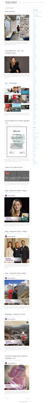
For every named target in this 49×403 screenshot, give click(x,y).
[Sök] (43, 2)
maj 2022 (34, 62)
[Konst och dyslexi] (16, 27)
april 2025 (34, 31)
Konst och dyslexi (10, 11)
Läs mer (5, 78)
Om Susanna (31, 2)
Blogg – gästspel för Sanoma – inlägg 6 (16, 190)
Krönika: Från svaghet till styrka (13, 167)
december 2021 (35, 66)
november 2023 (35, 47)
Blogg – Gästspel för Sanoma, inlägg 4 (15, 273)
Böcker (33, 135)
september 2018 (35, 105)
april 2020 (34, 89)
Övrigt (33, 150)
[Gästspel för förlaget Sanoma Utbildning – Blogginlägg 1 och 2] (16, 375)
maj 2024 (34, 41)
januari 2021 (34, 79)
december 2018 (35, 104)
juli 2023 (34, 50)
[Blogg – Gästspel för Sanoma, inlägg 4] (16, 290)
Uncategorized (34, 156)
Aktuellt (35, 2)
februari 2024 (34, 45)
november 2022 (35, 56)
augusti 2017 (34, 110)
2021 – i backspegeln (11, 83)
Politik (33, 152)
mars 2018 (34, 106)
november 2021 (35, 67)
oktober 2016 (34, 117)
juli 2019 (34, 99)
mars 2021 (34, 77)
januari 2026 (34, 24)
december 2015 (35, 121)
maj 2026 (34, 23)
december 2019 (35, 93)
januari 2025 (34, 34)
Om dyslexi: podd (35, 147)
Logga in (34, 160)
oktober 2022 (34, 57)
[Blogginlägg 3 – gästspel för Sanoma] (16, 331)
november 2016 (35, 116)
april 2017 (34, 111)
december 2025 (35, 25)
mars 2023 (34, 52)
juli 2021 (34, 72)
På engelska (34, 151)
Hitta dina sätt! (34, 141)
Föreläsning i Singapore (36, 15)
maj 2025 (34, 30)
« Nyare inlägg (6, 398)
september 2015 (35, 122)
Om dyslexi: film (35, 146)
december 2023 (35, 46)
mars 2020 (34, 90)
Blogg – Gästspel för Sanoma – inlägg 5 (16, 231)
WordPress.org (34, 164)
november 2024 (35, 36)
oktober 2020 (34, 83)
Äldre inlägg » (28, 398)
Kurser (28, 2)
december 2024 (35, 35)
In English (41, 2)
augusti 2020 (34, 84)
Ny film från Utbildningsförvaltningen (37, 16)
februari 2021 (34, 78)
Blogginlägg (34, 134)
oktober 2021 (34, 68)
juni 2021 (34, 73)
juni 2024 (34, 40)
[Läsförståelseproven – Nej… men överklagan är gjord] (16, 64)
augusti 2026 (34, 20)
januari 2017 (34, 115)
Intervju (34, 145)
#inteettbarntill (34, 129)
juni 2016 (34, 120)
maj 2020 (34, 88)
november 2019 (35, 94)
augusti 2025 (34, 29)
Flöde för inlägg (35, 161)
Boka (38, 2)
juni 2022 (34, 61)
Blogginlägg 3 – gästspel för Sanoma (15, 314)
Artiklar (33, 131)
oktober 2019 (34, 95)
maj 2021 (34, 74)
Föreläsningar (24, 2)
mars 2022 (34, 63)
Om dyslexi (20, 2)
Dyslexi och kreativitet (35, 136)
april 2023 (34, 51)
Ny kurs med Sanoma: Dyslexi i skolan (37, 11)
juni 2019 (34, 100)
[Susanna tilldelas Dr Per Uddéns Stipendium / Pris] (16, 141)
